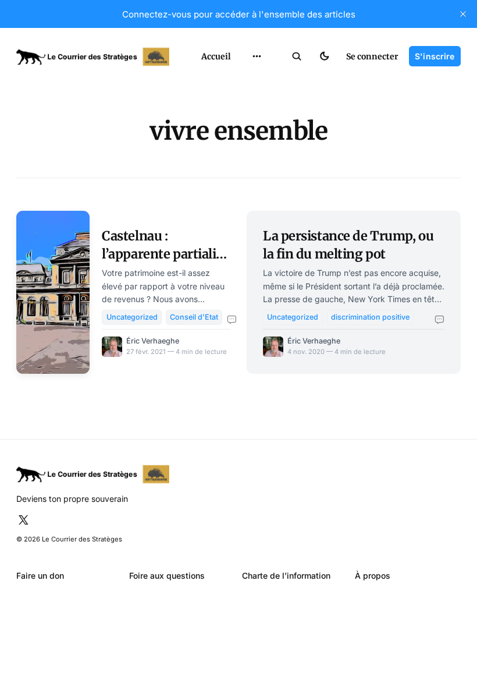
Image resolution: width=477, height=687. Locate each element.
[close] (463, 14)
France (243, 99)
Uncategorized (132, 317)
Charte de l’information (286, 575)
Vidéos (243, 159)
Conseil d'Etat (194, 317)
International (255, 80)
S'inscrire (434, 56)
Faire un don (40, 575)
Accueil (216, 56)
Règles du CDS (257, 179)
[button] (297, 56)
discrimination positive (370, 317)
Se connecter (372, 56)
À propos (372, 575)
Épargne (246, 139)
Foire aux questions (167, 575)
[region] (257, 56)
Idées (241, 119)
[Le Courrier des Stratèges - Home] (97, 57)
